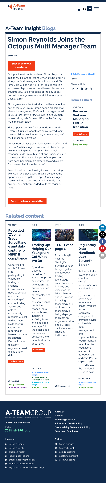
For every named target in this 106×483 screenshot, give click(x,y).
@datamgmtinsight (68, 456)
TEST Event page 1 (64, 247)
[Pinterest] (102, 248)
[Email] (102, 255)
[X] (102, 234)
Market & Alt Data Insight (40, 383)
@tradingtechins (67, 452)
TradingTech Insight (18, 388)
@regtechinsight (67, 448)
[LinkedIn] (102, 227)
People (74, 79)
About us (59, 411)
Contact (59, 415)
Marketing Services (65, 419)
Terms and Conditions (66, 431)
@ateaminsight (66, 444)
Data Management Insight (84, 74)
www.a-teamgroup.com (17, 422)
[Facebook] (102, 241)
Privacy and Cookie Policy (68, 423)
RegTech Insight (82, 145)
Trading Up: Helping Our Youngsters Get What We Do (41, 253)
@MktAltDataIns (67, 459)
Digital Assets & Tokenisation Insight (40, 378)
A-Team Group (16, 444)
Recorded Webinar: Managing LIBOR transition (81, 119)
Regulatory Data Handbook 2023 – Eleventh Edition (87, 255)
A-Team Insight (16, 448)
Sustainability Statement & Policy (72, 427)
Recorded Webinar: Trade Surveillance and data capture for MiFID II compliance (17, 244)
